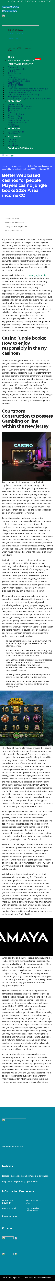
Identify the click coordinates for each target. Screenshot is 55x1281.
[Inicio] (8, 155)
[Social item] (4, 4)
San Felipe (13, 145)
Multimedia (13, 126)
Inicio (11, 57)
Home (4, 166)
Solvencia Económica (20, 148)
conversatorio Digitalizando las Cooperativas (29, 98)
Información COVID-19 (7, 1201)
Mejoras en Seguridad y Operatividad (20, 1181)
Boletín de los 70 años (33, 1201)
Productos (14, 101)
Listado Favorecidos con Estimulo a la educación (25, 1175)
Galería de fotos (9, 1216)
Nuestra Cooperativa (20, 64)
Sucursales (14, 136)
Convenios (13, 133)
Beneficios (14, 128)
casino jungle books (37, 275)
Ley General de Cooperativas (32, 1209)
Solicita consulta (15, 33)
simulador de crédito (24, 60)
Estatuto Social (9, 1208)
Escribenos (13, 39)
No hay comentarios (13, 230)
